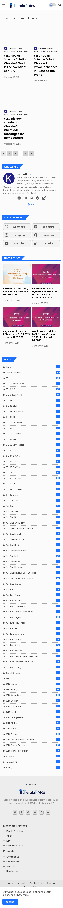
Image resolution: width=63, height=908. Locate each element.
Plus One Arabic (32, 511)
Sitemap (11, 866)
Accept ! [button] (10, 901)
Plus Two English (32, 617)
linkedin (48, 243)
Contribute (12, 861)
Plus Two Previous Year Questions (32, 656)
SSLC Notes (32, 728)
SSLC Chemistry (32, 695)
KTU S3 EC (32, 428)
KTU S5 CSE (32, 461)
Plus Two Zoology (32, 667)
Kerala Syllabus (33, 372)
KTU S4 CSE (32, 450)
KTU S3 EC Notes (32, 433)
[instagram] (25, 198)
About (21, 883)
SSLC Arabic (32, 684)
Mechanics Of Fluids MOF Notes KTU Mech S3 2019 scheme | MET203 (44, 336)
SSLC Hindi (32, 711)
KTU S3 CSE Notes (32, 422)
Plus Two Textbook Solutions (32, 661)
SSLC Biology (32, 689)
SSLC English (32, 700)
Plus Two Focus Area (32, 622)
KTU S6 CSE (32, 472)
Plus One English (32, 533)
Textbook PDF (32, 761)
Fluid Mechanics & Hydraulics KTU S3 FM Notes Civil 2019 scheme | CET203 (44, 293)
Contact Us (12, 856)
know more (22, 895)
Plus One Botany (32, 517)
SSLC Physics (32, 734)
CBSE (9, 836)
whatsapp (19, 226)
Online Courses (15, 845)
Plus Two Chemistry (32, 606)
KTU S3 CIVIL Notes (32, 411)
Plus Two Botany (32, 600)
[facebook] (19, 198)
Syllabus (32, 756)
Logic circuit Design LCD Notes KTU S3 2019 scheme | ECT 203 (16, 334)
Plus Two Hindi (32, 628)
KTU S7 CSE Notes (32, 489)
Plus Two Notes (32, 645)
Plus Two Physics (32, 650)
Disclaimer (12, 871)
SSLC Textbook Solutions (32, 750)
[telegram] (37, 198)
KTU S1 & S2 (32, 389)
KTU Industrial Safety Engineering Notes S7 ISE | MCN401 (15, 291)
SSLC (32, 678)
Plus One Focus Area (32, 539)
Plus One (32, 506)
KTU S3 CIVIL (32, 405)
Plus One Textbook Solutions (32, 578)
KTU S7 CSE (32, 483)
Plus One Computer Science (32, 528)
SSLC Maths (32, 722)
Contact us (35, 883)
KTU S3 (32, 400)
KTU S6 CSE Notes (32, 478)
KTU (32, 378)
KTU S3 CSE (32, 416)
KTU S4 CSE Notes (32, 455)
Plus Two (32, 589)
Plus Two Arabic (32, 594)
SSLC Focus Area (32, 706)
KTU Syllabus (32, 494)
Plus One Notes (32, 561)
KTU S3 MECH (32, 439)
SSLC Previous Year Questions (32, 739)
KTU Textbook (32, 500)
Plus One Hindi (32, 544)
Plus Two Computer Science (32, 611)
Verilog (32, 767)
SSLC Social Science (32, 745)
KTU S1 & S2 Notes (32, 394)
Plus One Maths (32, 556)
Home (32, 366)
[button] (60, 5)
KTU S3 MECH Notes (32, 444)
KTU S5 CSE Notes (32, 467)
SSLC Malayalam (32, 717)
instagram (19, 235)
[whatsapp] (31, 198)
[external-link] (44, 198)
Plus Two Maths (32, 639)
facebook (48, 235)
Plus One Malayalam (32, 550)
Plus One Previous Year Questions (32, 572)
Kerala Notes (24, 174)
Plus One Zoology (32, 583)
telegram (48, 226)
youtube (19, 243)
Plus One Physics (32, 567)
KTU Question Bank (32, 383)
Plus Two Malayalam (32, 633)
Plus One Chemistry (32, 522)
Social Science (32, 672)
